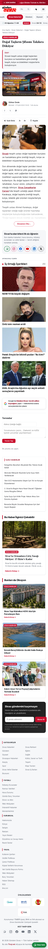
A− (20, 121)
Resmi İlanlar (7, 843)
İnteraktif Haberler (9, 807)
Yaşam (28, 762)
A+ (25, 121)
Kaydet (35, 121)
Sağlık (27, 755)
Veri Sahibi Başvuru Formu (12, 869)
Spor (4, 766)
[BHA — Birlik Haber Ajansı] (24, 902)
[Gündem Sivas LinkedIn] (29, 931)
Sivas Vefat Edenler (10, 770)
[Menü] (43, 9)
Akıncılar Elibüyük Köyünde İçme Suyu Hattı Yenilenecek (21, 474)
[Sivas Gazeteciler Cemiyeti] (38, 902)
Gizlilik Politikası (8, 858)
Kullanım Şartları (8, 854)
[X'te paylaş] (10, 110)
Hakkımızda (7, 820)
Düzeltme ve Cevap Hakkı (12, 839)
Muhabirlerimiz (8, 811)
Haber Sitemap (8, 881)
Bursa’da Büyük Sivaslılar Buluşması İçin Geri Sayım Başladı (22, 505)
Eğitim (27, 751)
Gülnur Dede (14, 102)
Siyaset (39, 17)
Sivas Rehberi (30, 747)
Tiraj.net (11, 944)
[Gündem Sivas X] (35, 931)
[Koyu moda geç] (36, 9)
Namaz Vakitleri (8, 789)
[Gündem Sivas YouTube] (23, 931)
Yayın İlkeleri (7, 835)
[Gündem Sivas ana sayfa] (9, 9)
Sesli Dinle (11, 121)
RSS (4, 884)
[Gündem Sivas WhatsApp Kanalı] (4, 931)
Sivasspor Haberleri (10, 758)
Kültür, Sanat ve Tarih (33, 758)
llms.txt (5, 888)
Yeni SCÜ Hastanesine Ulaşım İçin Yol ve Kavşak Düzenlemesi (23, 482)
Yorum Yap (9, 441)
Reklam (5, 831)
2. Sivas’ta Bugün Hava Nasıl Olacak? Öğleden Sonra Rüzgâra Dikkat (23, 489)
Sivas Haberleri (15, 17)
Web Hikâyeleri (8, 804)
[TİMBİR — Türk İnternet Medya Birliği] (9, 902)
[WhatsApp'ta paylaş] (16, 110)
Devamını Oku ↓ (24, 224)
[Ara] (28, 9)
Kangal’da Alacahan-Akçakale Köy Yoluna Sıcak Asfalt (23, 466)
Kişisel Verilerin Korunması (12, 866)
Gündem (28, 17)
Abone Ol (40, 719)
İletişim (5, 828)
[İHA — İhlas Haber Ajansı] (24, 912)
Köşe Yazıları (30, 766)
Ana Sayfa (6, 30)
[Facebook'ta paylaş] (4, 110)
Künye (4, 824)
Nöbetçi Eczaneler (9, 785)
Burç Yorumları (8, 877)
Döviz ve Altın (7, 800)
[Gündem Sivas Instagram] (10, 931)
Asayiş (4, 762)
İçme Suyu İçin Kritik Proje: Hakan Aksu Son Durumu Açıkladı (21, 497)
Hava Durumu (7, 792)
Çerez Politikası (8, 862)
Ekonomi (5, 773)
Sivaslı (5, 153)
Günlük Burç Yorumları (11, 796)
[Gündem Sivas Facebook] (17, 931)
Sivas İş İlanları (31, 770)
